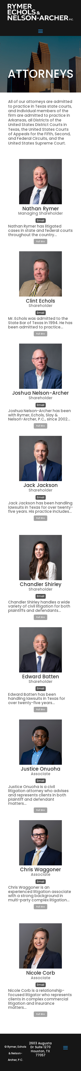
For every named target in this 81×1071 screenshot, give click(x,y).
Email (40, 220)
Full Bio (40, 241)
